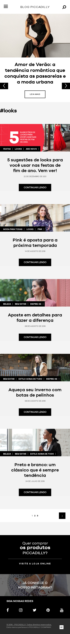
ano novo (31, 149)
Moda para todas (12, 229)
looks (18, 149)
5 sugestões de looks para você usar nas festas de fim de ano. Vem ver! (35, 165)
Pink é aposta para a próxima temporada (35, 242)
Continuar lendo (35, 187)
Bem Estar (20, 304)
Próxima (66, 86)
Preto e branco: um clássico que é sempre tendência (35, 470)
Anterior (4, 86)
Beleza (7, 304)
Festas (7, 149)
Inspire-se (35, 304)
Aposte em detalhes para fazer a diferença (35, 317)
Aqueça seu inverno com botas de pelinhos (35, 392)
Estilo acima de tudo (30, 379)
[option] (35, 58)
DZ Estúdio (61, 627)
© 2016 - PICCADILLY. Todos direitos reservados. (29, 624)
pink (40, 229)
